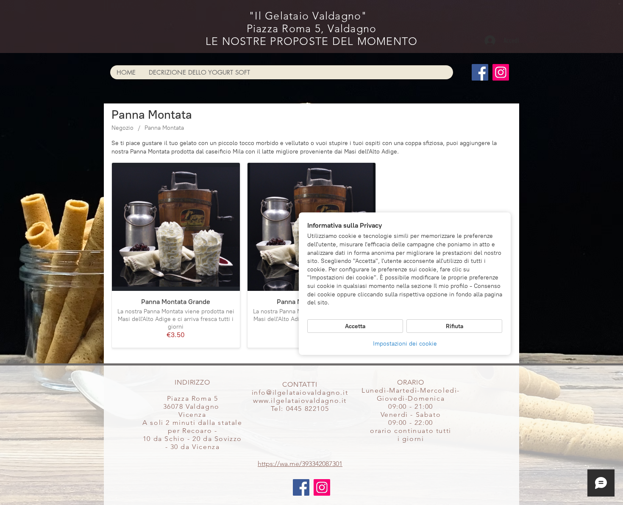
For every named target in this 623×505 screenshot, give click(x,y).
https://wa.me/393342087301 (300, 464)
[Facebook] (480, 72)
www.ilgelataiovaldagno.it (300, 400)
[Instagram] (500, 72)
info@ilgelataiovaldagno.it (300, 392)
